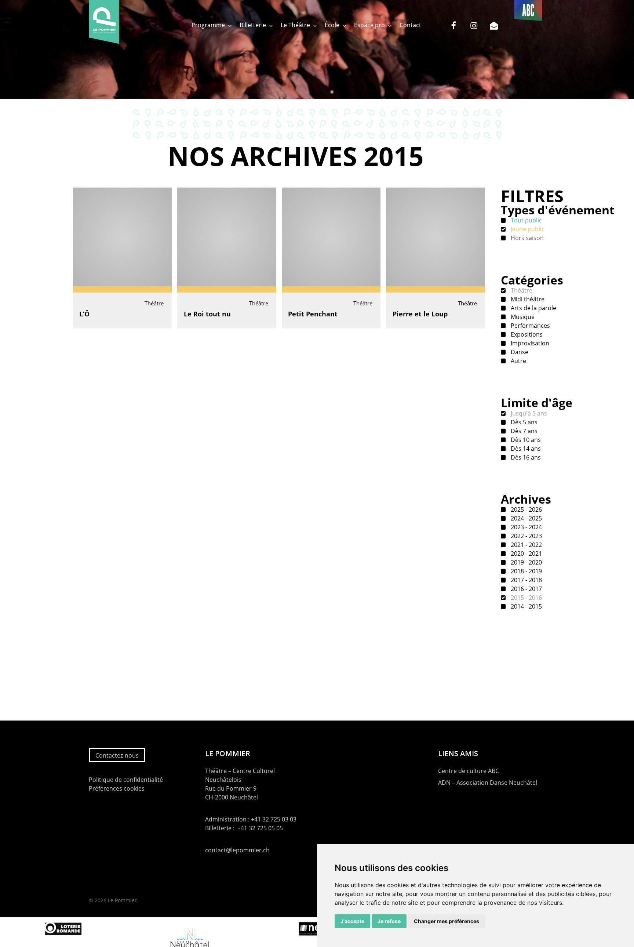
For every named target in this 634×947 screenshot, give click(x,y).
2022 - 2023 (525, 536)
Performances (529, 326)
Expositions (526, 334)
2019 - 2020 (525, 562)
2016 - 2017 (525, 589)
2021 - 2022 (525, 545)
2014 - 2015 (525, 606)
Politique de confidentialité (126, 780)
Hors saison (526, 238)
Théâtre (520, 290)
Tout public (525, 220)
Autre (517, 361)
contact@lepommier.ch (237, 850)
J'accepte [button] (352, 921)
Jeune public (526, 229)
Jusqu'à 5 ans (528, 413)
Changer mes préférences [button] (446, 921)
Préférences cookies (117, 788)
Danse (518, 352)
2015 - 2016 (525, 598)
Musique (522, 317)
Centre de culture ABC (468, 771)
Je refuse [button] (389, 921)
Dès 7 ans (523, 431)
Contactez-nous (117, 755)
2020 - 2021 (525, 553)
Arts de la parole (532, 308)
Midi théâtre (526, 299)
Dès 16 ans (525, 457)
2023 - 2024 (525, 527)
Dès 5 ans (523, 422)
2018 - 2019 (525, 571)
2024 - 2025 (525, 518)
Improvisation (529, 343)
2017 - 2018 (525, 580)
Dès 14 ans (525, 449)
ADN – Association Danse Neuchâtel (487, 783)
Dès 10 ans (525, 440)
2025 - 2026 (525, 509)
